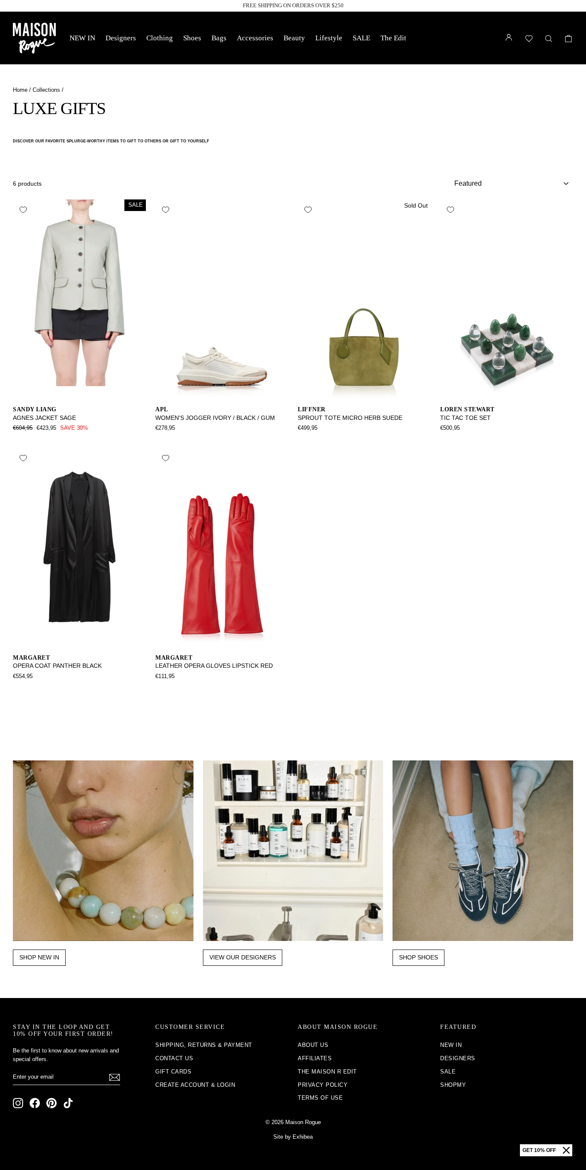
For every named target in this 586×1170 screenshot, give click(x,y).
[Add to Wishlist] (23, 209)
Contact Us (174, 1058)
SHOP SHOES (418, 957)
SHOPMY (453, 1085)
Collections (46, 90)
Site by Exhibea (293, 1137)
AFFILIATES (315, 1058)
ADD (79, 389)
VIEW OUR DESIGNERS (242, 957)
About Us (313, 1045)
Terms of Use (320, 1098)
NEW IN (82, 38)
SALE (361, 38)
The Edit (393, 38)
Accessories (255, 38)
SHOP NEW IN (39, 957)
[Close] (566, 1150)
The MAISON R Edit (327, 1071)
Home (20, 90)
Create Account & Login (195, 1085)
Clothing (159, 38)
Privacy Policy (322, 1085)
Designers (121, 38)
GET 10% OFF (539, 1150)
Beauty (294, 38)
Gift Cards (173, 1071)
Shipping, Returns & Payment (203, 1045)
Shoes (192, 38)
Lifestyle (328, 38)
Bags (219, 38)
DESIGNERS (457, 1058)
